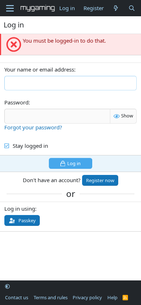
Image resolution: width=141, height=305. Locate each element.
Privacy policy (87, 297)
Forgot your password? (33, 127)
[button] (7, 287)
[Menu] (9, 8)
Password (16, 102)
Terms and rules (51, 297)
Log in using (19, 208)
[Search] (132, 8)
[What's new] (116, 8)
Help (112, 297)
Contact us (16, 297)
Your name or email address (39, 69)
